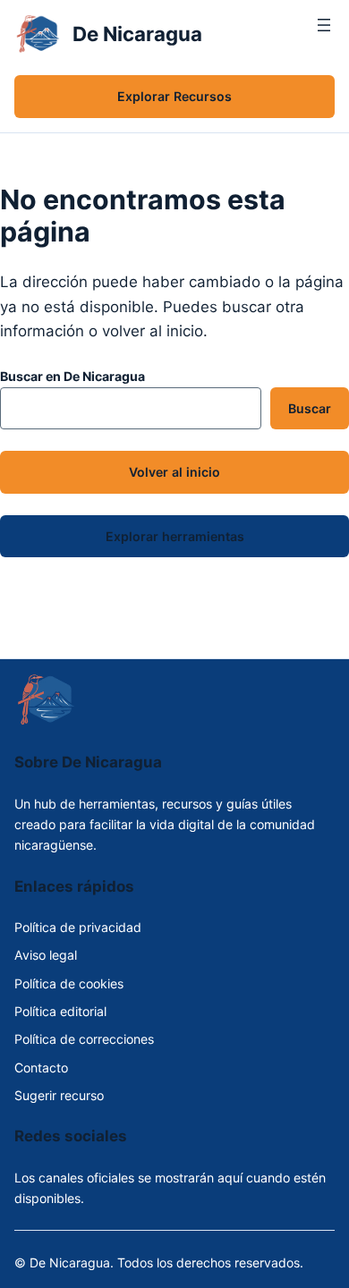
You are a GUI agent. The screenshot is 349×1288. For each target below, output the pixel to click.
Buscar (309, 408)
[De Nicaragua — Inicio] (38, 34)
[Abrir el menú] (324, 34)
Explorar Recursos (174, 96)
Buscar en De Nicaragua (72, 376)
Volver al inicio (174, 471)
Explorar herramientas (175, 536)
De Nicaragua (137, 33)
